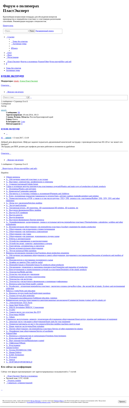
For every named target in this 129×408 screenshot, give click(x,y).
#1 (2, 138)
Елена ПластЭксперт (29, 81)
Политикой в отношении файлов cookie (39, 402)
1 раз (23, 121)
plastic (16, 81)
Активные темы (13, 70)
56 (19, 112)
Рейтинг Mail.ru (59, 400)
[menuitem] (19, 41)
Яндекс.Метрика (35, 400)
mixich (3, 110)
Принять (122, 402)
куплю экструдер (12, 75)
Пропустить (8, 26)
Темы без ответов (13, 68)
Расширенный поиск (45, 31)
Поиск (32, 31)
